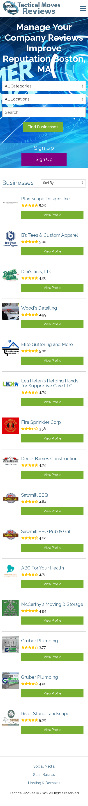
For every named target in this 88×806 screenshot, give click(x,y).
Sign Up (44, 159)
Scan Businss (44, 775)
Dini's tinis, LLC (37, 271)
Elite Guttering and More (47, 344)
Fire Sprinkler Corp (41, 422)
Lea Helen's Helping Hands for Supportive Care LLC (49, 383)
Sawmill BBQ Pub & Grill (46, 531)
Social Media (44, 766)
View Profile (52, 215)
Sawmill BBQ (34, 495)
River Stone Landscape (45, 713)
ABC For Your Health (42, 568)
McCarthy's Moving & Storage (52, 604)
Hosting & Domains (44, 783)
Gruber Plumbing (39, 640)
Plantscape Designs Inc (45, 198)
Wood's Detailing (39, 308)
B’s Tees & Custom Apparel (49, 235)
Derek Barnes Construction (49, 458)
